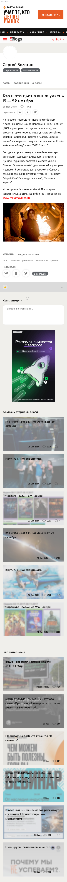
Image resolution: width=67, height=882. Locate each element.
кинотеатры (42, 260)
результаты (27, 260)
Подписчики (21, 83)
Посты (6, 83)
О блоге (37, 83)
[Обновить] (27, 298)
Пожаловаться (30, 70)
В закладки (40, 273)
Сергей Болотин (18, 65)
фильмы (15, 260)
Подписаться (11, 70)
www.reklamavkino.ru (16, 198)
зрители (54, 260)
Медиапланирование (28, 254)
